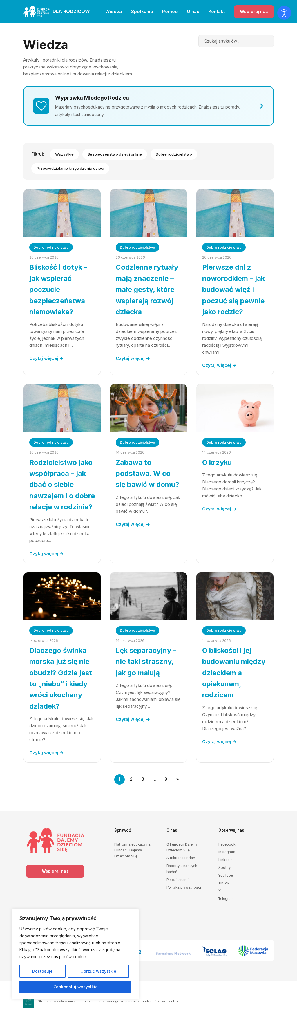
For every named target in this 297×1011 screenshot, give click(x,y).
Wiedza (113, 11)
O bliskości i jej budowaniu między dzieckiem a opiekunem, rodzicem (233, 672)
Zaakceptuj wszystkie (75, 986)
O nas (193, 11)
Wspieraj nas (254, 11)
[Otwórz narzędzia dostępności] (284, 13)
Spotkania (142, 11)
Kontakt (217, 11)
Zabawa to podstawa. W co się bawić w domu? (147, 473)
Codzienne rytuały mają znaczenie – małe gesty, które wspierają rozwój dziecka (147, 289)
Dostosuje (42, 971)
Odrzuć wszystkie (98, 971)
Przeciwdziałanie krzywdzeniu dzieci (70, 168)
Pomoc (170, 11)
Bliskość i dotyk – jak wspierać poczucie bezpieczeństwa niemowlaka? (58, 289)
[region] (75, 954)
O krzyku (217, 462)
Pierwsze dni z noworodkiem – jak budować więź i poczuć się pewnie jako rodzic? (233, 289)
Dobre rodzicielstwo (174, 154)
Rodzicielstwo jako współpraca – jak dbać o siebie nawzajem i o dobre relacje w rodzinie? (62, 484)
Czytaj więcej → (46, 358)
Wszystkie (64, 154)
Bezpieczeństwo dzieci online (115, 154)
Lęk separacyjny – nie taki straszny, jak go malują (146, 661)
